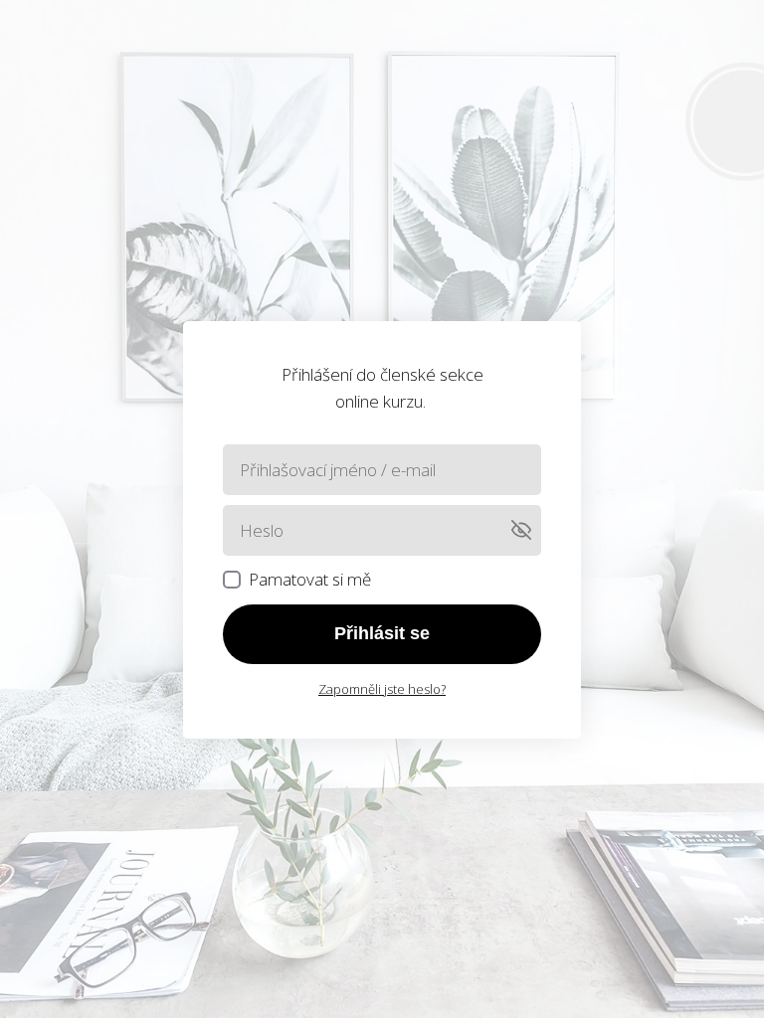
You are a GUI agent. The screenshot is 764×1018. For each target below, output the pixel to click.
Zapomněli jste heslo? (382, 689)
